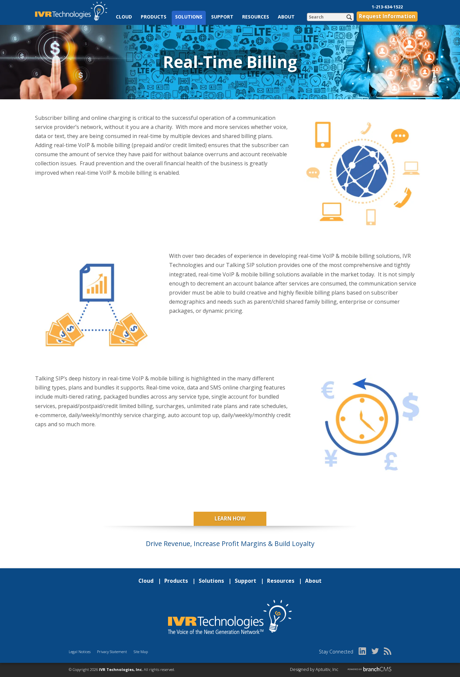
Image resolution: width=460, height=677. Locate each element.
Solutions (188, 16)
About (286, 16)
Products (153, 16)
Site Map (141, 651)
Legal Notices (80, 651)
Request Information (387, 16)
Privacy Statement (112, 651)
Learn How (230, 518)
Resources (255, 16)
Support (222, 16)
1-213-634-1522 (387, 7)
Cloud (124, 16)
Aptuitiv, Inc (327, 669)
